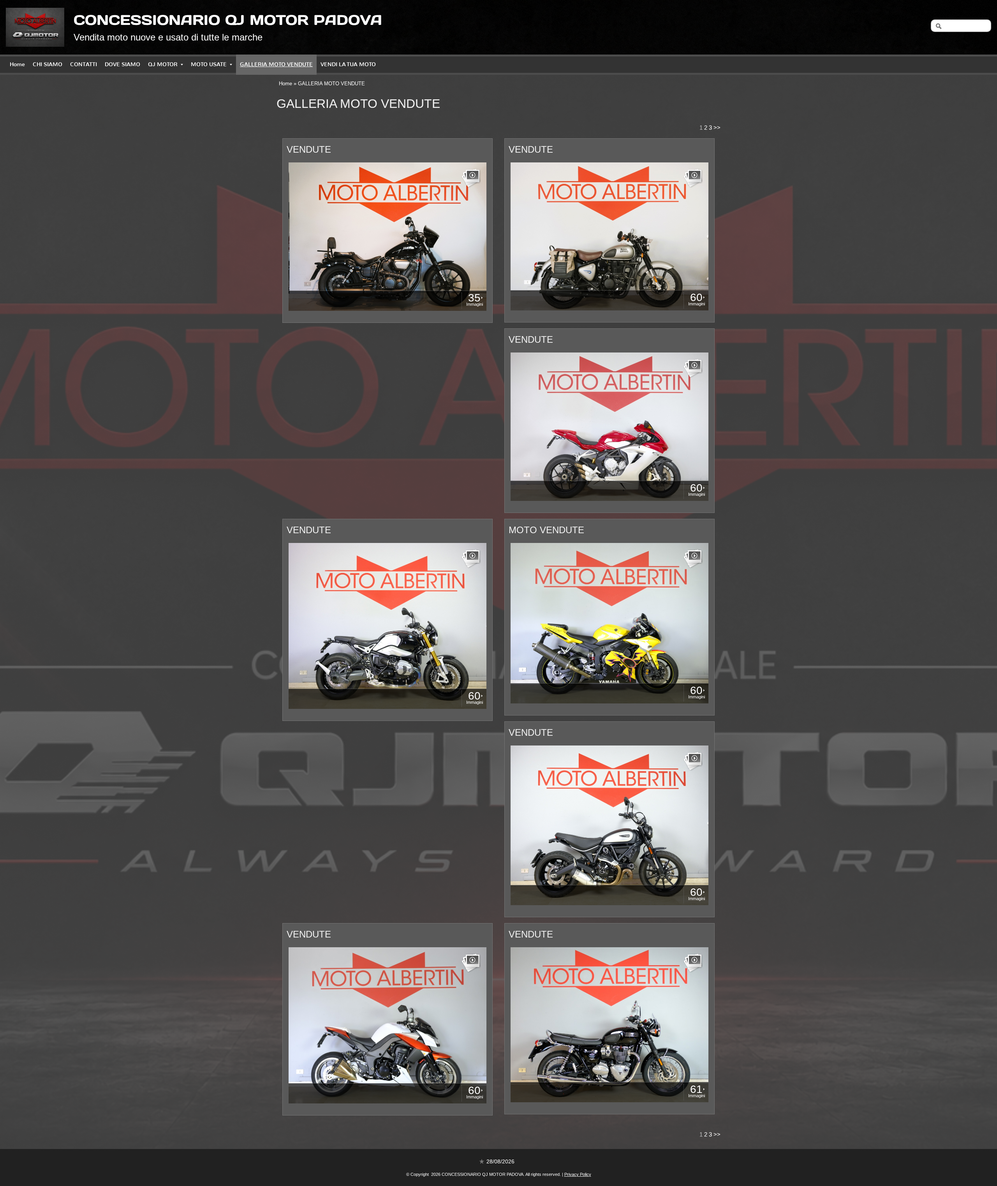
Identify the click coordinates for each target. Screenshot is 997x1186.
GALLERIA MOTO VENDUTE (276, 64)
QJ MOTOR (163, 64)
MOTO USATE (209, 64)
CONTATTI (83, 64)
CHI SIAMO (47, 64)
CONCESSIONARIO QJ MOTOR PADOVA (228, 20)
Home (17, 64)
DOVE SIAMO (122, 64)
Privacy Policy (577, 1174)
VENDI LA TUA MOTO (348, 64)
